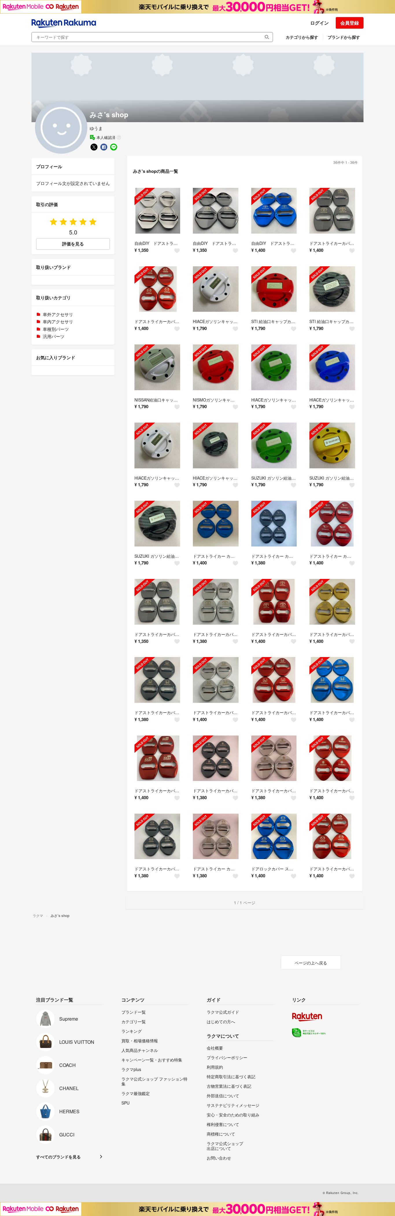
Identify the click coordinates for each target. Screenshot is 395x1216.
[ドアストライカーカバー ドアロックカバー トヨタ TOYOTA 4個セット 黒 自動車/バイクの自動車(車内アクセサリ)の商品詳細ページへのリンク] (332, 211)
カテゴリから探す (302, 37)
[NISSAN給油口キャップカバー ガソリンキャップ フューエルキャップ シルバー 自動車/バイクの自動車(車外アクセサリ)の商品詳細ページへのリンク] (157, 367)
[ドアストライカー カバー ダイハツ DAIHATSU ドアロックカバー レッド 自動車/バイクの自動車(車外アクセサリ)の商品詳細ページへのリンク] (332, 523)
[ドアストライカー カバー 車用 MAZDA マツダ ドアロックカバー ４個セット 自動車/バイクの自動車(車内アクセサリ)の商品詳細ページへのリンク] (216, 836)
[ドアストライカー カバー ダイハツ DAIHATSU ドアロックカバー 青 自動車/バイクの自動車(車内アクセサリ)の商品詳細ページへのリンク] (216, 523)
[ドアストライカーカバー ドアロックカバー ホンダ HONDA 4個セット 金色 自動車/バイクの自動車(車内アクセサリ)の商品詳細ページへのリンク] (332, 602)
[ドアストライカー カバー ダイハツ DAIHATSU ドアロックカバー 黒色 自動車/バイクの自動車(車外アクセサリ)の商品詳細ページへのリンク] (274, 523)
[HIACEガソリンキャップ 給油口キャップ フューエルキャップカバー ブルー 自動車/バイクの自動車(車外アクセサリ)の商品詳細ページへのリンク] (332, 367)
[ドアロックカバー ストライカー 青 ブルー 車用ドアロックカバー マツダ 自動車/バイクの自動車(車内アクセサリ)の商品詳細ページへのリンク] (274, 836)
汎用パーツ (53, 336)
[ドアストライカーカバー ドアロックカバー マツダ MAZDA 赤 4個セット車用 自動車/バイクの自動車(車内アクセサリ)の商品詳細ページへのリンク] (157, 289)
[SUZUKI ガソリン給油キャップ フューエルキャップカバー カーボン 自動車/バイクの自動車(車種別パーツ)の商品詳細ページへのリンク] (157, 523)
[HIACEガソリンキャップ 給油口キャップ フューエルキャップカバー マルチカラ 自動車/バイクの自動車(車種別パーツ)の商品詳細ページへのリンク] (216, 445)
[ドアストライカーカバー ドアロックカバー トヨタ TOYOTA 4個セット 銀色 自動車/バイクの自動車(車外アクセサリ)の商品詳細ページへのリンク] (216, 602)
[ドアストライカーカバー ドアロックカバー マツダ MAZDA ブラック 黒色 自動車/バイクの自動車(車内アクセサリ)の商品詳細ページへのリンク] (157, 836)
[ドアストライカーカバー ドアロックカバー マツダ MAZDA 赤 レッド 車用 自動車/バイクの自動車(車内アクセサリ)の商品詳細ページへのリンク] (332, 836)
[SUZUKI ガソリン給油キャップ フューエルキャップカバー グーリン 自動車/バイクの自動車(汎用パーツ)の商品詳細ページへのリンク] (274, 445)
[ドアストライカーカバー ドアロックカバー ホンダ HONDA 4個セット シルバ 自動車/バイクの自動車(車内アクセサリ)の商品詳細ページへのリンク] (216, 680)
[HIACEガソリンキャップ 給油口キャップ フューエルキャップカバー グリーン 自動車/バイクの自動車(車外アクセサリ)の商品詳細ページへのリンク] (274, 367)
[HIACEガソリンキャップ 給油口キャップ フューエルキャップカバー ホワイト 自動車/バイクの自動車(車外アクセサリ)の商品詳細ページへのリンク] (216, 289)
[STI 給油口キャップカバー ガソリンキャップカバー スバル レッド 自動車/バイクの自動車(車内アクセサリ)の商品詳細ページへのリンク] (274, 289)
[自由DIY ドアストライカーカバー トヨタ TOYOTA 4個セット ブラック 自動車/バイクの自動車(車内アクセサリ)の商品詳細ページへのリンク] (216, 211)
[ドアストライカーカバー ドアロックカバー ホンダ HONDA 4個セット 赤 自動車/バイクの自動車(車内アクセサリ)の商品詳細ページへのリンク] (274, 680)
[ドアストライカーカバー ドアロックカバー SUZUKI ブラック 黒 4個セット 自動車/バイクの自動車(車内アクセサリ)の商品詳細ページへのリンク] (216, 758)
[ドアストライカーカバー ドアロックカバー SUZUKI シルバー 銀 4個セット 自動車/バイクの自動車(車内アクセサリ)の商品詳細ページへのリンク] (274, 758)
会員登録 (349, 22)
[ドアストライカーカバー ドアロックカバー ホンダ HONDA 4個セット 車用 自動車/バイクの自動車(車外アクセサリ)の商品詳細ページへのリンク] (332, 680)
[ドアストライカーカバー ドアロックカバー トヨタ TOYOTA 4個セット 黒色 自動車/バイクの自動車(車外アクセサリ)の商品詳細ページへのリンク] (157, 602)
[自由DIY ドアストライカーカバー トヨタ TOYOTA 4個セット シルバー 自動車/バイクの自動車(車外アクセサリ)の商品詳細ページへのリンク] (157, 211)
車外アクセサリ (58, 314)
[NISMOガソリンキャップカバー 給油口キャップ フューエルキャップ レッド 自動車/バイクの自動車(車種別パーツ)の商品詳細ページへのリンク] (216, 367)
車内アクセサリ (58, 321)
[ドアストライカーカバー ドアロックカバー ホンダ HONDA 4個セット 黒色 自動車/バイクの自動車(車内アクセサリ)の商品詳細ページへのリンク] (157, 680)
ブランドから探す (344, 37)
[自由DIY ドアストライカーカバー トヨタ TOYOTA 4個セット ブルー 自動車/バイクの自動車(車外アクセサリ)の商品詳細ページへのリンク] (274, 211)
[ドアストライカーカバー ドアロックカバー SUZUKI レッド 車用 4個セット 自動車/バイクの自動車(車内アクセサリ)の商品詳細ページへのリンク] (332, 758)
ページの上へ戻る (311, 963)
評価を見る (73, 244)
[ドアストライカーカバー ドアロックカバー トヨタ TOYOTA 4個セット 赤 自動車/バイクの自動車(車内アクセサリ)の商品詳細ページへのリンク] (274, 602)
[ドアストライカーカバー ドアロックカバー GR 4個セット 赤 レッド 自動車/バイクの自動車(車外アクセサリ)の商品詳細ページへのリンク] (157, 758)
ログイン (319, 22)
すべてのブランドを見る (58, 1157)
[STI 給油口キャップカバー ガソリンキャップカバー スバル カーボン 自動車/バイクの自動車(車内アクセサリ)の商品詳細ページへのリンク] (332, 289)
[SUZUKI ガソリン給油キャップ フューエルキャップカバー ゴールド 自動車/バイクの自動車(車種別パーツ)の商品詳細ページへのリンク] (332, 445)
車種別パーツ (56, 329)
